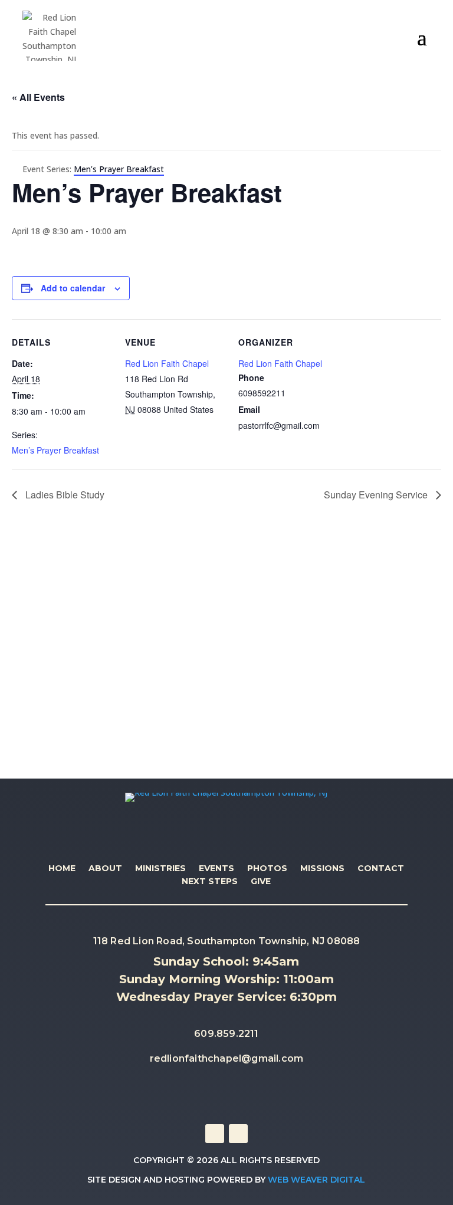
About (105, 869)
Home (62, 869)
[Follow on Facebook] (214, 1133)
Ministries (160, 869)
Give (261, 881)
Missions (322, 869)
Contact (380, 869)
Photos (267, 869)
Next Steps (210, 881)
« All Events (38, 97)
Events (216, 869)
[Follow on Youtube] (238, 1133)
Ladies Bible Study (63, 494)
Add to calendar (73, 288)
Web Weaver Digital (316, 1179)
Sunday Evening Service (377, 494)
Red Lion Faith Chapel (167, 363)
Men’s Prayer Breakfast (55, 450)
